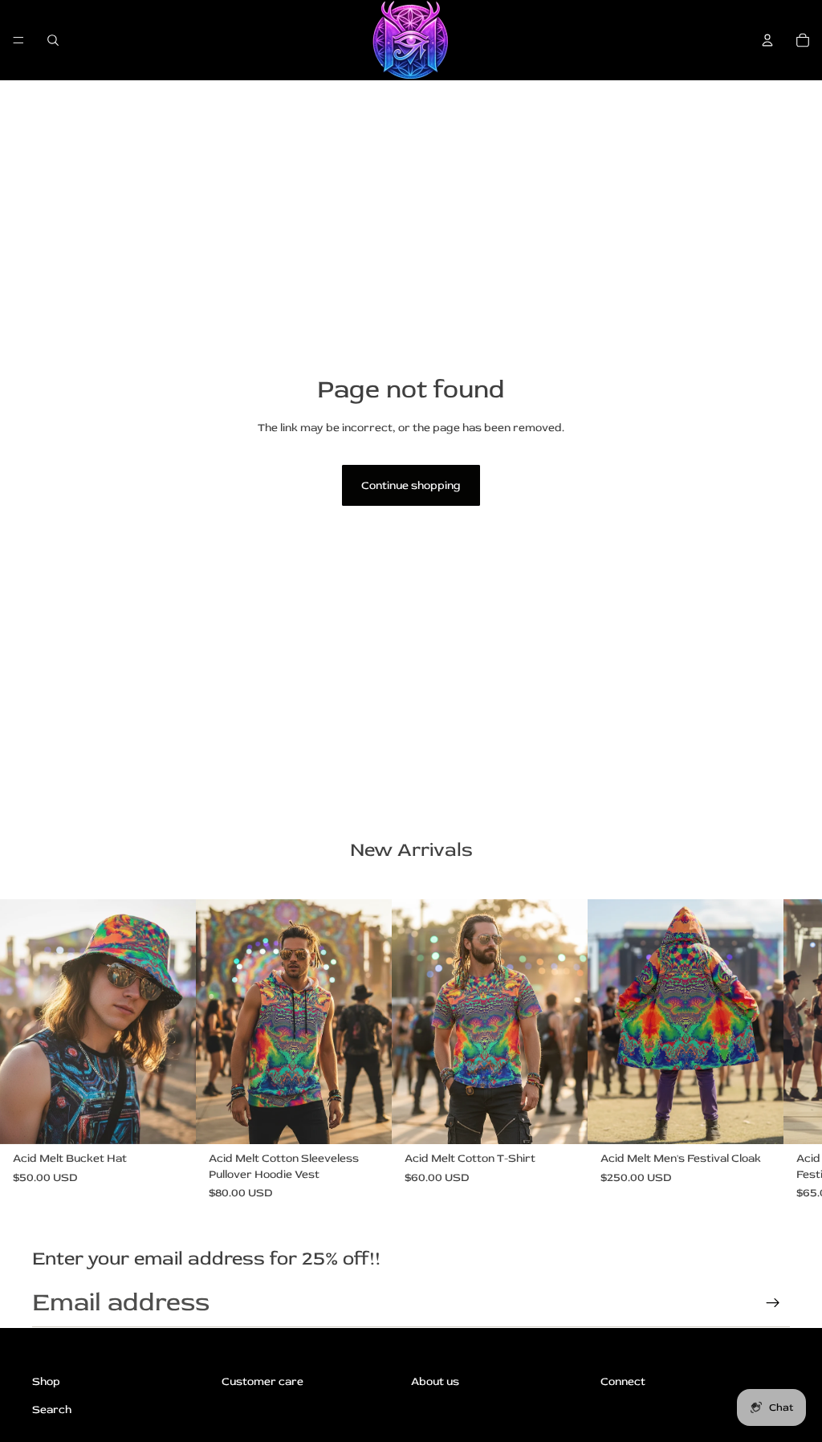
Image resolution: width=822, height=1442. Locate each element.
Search (51, 1409)
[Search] (53, 40)
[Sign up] (773, 1303)
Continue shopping (411, 485)
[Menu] (18, 40)
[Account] (767, 40)
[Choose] (171, 1120)
